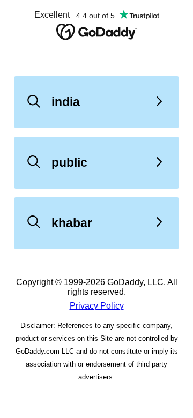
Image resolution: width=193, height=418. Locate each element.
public (69, 162)
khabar (71, 223)
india (65, 102)
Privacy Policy (97, 305)
